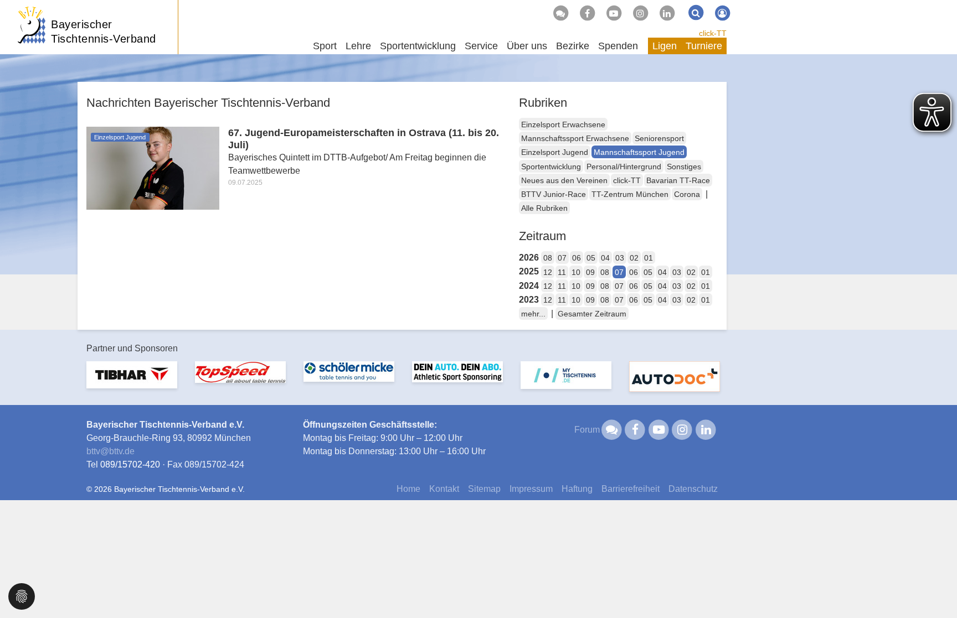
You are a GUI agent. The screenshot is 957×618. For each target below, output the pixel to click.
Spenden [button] (618, 45)
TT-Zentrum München (629, 194)
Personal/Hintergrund (623, 166)
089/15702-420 (130, 464)
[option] (132, 381)
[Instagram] (640, 13)
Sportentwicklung (551, 166)
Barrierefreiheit (630, 489)
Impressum (531, 489)
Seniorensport (659, 138)
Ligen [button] (664, 45)
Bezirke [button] (572, 45)
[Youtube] (613, 13)
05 (590, 257)
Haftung (577, 489)
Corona (687, 194)
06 (576, 257)
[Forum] (560, 13)
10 (576, 272)
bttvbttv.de (110, 451)
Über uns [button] (527, 45)
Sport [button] (325, 45)
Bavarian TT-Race (678, 180)
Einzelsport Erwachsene (563, 124)
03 (619, 257)
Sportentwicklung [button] (418, 45)
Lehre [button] (358, 45)
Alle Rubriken (544, 208)
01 (648, 257)
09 (590, 272)
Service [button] (481, 45)
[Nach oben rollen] (935, 587)
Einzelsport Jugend (554, 152)
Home (408, 489)
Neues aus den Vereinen (564, 180)
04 (605, 257)
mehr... (533, 313)
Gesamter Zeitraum (592, 313)
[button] (21, 595)
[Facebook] (587, 13)
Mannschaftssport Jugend (639, 152)
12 (547, 272)
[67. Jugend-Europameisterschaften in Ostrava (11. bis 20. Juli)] (152, 167)
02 (634, 257)
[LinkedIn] (667, 13)
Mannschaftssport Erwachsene (575, 138)
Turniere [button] (704, 45)
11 (562, 272)
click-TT (713, 33)
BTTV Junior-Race (553, 194)
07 (562, 257)
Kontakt (444, 489)
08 (547, 257)
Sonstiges (684, 166)
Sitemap (484, 489)
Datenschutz (693, 489)
